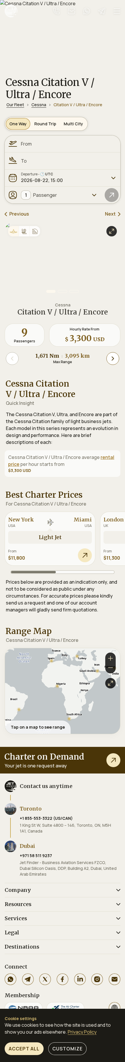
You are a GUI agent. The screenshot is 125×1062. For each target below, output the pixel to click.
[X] (45, 979)
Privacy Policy (82, 1032)
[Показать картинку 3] (74, 291)
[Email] (114, 979)
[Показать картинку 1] (50, 291)
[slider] (62, 572)
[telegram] (101, 11)
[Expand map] (110, 683)
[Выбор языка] (114, 1008)
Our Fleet (15, 104)
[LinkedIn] (80, 979)
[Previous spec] (12, 358)
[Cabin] (24, 231)
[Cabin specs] (35, 231)
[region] (62, 691)
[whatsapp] (86, 11)
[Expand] (113, 177)
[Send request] (85, 555)
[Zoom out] (110, 668)
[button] (19, 709)
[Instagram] (97, 979)
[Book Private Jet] (113, 760)
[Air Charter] (65, 1008)
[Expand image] (111, 231)
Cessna (38, 104)
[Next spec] (112, 358)
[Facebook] (62, 979)
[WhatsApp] (10, 979)
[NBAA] (23, 1008)
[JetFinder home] (11, 11)
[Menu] (116, 11)
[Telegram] (28, 979)
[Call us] (56, 11)
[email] (71, 11)
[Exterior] (13, 231)
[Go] (112, 195)
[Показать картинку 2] (62, 291)
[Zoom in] (110, 658)
